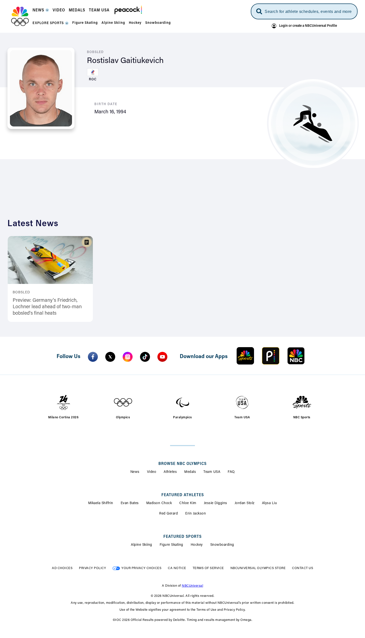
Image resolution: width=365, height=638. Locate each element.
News (135, 472)
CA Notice (177, 568)
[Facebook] (93, 357)
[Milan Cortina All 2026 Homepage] (20, 16)
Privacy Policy (92, 568)
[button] (41, 11)
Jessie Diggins (215, 503)
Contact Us (302, 568)
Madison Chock (159, 503)
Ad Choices (62, 568)
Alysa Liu (269, 503)
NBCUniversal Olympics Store (258, 568)
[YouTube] (162, 357)
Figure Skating (171, 545)
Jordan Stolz (245, 503)
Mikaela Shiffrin (100, 503)
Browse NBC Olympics (182, 464)
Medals (190, 472)
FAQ (231, 472)
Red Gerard (168, 514)
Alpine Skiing (141, 545)
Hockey (197, 545)
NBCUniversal (192, 585)
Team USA (211, 472)
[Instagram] (128, 357)
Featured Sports (182, 537)
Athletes (170, 472)
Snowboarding (222, 545)
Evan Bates (130, 503)
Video (151, 472)
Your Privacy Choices (141, 568)
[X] (110, 357)
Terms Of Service (208, 568)
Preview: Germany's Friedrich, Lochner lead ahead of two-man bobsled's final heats (47, 307)
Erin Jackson (195, 514)
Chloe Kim (187, 503)
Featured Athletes (182, 495)
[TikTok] (145, 357)
